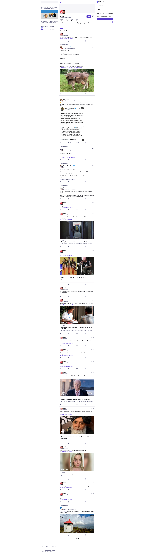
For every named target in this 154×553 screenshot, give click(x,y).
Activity (61, 27)
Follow (89, 16)
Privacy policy (43, 547)
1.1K (61, 20)
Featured (69, 27)
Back (63, 2)
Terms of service (49, 547)
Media (65, 27)
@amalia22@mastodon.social (65, 17)
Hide (92, 70)
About (48, 546)
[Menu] (93, 16)
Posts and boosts (63, 30)
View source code (48, 551)
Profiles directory (55, 546)
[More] (93, 41)
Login (104, 21)
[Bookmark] (85, 41)
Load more (77, 538)
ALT (82, 139)
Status (51, 546)
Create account (105, 19)
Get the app (49, 550)
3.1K (67, 20)
